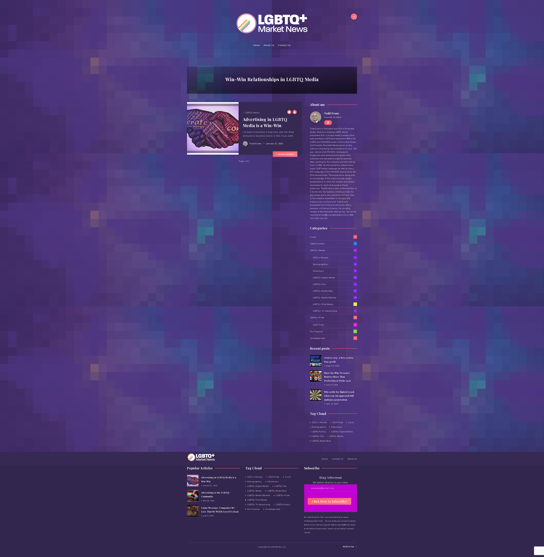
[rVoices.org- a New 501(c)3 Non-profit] (315, 361)
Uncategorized (317, 338)
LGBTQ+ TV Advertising (325, 311)
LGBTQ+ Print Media (323, 304)
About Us (269, 45)
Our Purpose (316, 331)
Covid (313, 237)
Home (256, 45)
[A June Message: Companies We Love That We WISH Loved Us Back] (192, 511)
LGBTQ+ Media (252, 112)
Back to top (348, 546)
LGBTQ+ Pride (317, 317)
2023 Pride (318, 325)
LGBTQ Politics (317, 243)
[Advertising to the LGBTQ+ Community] (192, 495)
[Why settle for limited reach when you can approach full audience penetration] (315, 395)
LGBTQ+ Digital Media (324, 277)
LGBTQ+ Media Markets (324, 297)
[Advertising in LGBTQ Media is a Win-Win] (192, 480)
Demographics (320, 264)
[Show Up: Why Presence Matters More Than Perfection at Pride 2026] (315, 376)
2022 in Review (320, 257)
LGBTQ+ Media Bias (323, 291)
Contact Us (284, 45)
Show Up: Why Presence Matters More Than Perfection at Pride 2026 (337, 377)
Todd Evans (331, 113)
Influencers (318, 271)
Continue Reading (285, 154)
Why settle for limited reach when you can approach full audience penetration (339, 396)
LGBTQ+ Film (319, 284)
